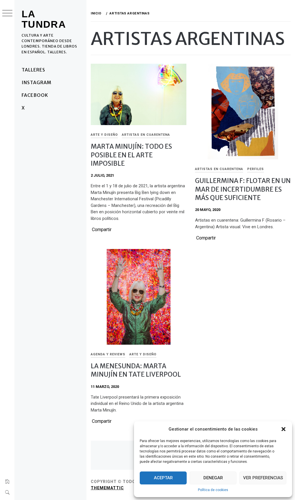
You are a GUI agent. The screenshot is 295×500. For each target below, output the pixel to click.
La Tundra (44, 19)
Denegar (213, 477)
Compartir (101, 229)
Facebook (35, 95)
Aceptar (163, 477)
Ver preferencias (263, 477)
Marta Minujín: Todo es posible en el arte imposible (131, 154)
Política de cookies (213, 490)
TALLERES (33, 70)
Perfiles (255, 169)
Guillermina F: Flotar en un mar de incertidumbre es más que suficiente (243, 189)
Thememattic (107, 488)
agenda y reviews (108, 354)
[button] (283, 429)
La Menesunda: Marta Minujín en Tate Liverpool (136, 370)
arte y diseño (104, 135)
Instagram (37, 82)
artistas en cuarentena (146, 135)
